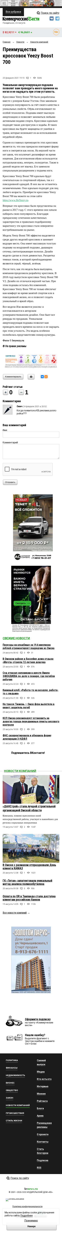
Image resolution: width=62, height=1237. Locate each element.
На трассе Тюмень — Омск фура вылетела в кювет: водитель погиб (28, 706)
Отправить (10, 482)
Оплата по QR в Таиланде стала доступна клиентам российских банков (29, 897)
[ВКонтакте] (42, 376)
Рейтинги (42, 1101)
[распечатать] (30, 378)
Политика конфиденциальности (27, 1206)
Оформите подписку (38, 1019)
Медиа (41, 1071)
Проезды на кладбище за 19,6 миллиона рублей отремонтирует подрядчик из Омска (28, 646)
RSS (39, 1167)
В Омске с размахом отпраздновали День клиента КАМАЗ (29, 866)
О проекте (42, 1134)
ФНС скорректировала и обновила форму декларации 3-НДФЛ (27, 737)
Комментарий (10, 442)
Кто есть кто (44, 1079)
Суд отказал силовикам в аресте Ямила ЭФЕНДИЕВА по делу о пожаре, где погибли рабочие (29, 676)
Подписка (42, 1160)
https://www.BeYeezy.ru (15, 200)
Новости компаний (20, 771)
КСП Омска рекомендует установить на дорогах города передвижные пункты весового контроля (31, 721)
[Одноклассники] (45, 376)
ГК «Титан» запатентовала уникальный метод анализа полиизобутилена (27, 882)
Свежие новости (16, 638)
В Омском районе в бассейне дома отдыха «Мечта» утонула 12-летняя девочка (28, 660)
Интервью (42, 1086)
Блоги (40, 1108)
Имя (5, 430)
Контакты (42, 1141)
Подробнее (27, 1215)
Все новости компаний (15, 912)
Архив (40, 1115)
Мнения (41, 1093)
